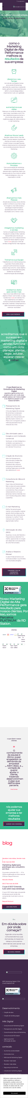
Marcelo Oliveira (7, 879)
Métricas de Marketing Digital (13, 1057)
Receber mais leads (10, 1061)
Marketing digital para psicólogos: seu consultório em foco (13, 867)
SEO (3, 883)
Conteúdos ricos (9, 1054)
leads (18, 470)
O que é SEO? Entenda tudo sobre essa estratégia (13, 888)
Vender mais (21, 858)
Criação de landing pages (12, 1016)
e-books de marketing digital (13, 1071)
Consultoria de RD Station (12, 1035)
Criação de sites (8, 1012)
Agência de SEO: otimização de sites (9, 1040)
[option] (14, 766)
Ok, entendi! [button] (14, 1093)
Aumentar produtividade (12, 1051)
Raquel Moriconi (7, 901)
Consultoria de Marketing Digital (14, 390)
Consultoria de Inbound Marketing (15, 1032)
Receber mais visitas (9, 858)
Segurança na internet (11, 1067)
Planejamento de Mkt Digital (13, 1029)
